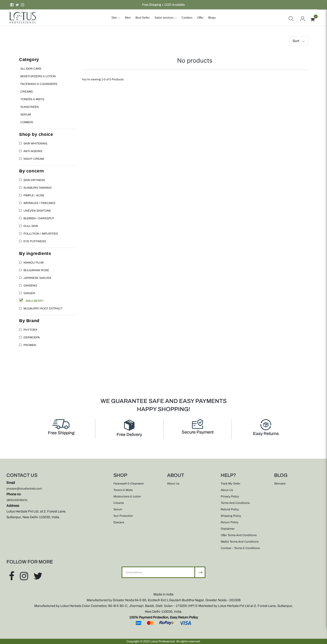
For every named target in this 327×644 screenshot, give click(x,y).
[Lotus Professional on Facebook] (12, 4)
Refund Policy (230, 509)
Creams (26, 91)
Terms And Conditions (235, 503)
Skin (114, 17)
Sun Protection (123, 515)
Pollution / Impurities (40, 233)
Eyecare (118, 522)
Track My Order (230, 483)
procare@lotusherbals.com (24, 488)
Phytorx (30, 329)
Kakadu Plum (33, 262)
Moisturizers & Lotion (38, 76)
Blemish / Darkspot (38, 218)
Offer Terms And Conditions (239, 535)
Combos (186, 17)
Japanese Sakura (37, 278)
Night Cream (33, 158)
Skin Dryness (34, 180)
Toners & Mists (32, 99)
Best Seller (142, 17)
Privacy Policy (230, 496)
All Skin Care (30, 68)
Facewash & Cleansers (38, 84)
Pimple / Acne (33, 195)
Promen (29, 345)
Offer (200, 17)
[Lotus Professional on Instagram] (22, 4)
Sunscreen (29, 107)
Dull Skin (30, 226)
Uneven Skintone (37, 210)
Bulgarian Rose (36, 270)
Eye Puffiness (34, 241)
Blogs (212, 17)
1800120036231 (17, 500)
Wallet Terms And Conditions (240, 541)
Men (128, 17)
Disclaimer (228, 528)
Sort (296, 41)
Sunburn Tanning (37, 187)
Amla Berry (34, 301)
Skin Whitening (35, 143)
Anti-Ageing (32, 151)
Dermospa (31, 337)
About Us (173, 483)
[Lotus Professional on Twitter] (17, 4)
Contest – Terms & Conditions (240, 548)
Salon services (164, 17)
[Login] (302, 17)
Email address (137, 566)
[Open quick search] (291, 17)
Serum (25, 114)
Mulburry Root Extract (42, 308)
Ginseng (30, 285)
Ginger (29, 293)
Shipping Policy (231, 515)
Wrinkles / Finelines (39, 203)
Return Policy (229, 522)
